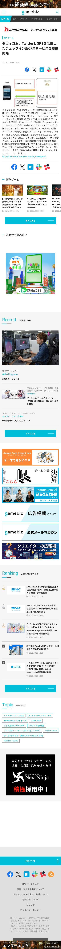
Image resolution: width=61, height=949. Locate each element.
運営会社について (30, 883)
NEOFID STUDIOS (11, 740)
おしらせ (30, 904)
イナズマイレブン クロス (14, 715)
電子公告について (30, 899)
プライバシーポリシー (30, 909)
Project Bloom (51, 730)
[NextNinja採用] (30, 774)
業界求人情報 (37, 18)
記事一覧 (5, 18)
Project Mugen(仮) (36, 725)
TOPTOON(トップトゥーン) (15, 720)
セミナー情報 (52, 18)
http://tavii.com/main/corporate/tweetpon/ (24, 156)
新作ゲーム (8, 37)
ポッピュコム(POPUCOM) (14, 725)
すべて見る (30, 220)
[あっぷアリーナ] (30, 273)
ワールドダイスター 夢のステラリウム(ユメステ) (23, 735)
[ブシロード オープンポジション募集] (30, 29)
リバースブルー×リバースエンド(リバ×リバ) (22, 730)
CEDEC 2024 (36, 720)
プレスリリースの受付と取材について (30, 894)
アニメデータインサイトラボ (39, 715)
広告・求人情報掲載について (30, 889)
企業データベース (20, 18)
